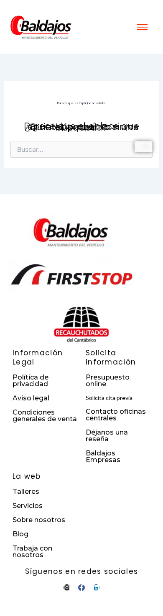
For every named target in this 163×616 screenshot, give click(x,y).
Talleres (26, 491)
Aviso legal (31, 398)
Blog (20, 534)
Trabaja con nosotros (32, 551)
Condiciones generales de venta (45, 415)
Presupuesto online (108, 380)
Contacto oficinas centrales (116, 414)
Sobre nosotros (39, 520)
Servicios (28, 506)
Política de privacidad (30, 380)
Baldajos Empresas (103, 456)
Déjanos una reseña (107, 435)
